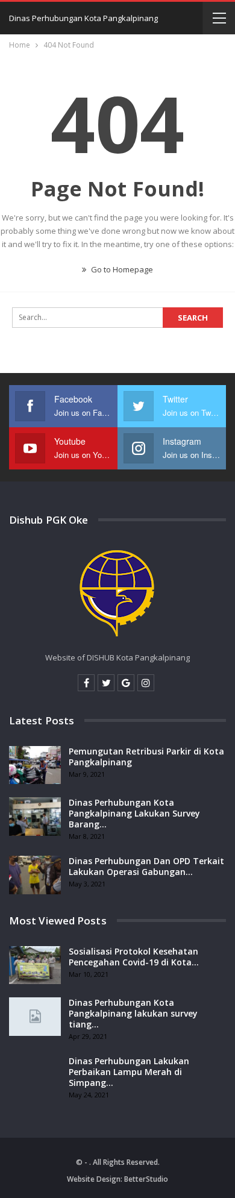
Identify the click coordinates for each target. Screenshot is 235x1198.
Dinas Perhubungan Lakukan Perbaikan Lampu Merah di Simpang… (129, 1071)
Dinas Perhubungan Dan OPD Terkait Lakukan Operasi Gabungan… (146, 866)
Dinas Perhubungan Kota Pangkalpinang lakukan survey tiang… (133, 1013)
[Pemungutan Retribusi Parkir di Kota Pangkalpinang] (35, 765)
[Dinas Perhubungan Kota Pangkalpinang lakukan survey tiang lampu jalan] (35, 1016)
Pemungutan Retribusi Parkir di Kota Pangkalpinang (146, 756)
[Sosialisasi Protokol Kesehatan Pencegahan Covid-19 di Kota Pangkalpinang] (35, 965)
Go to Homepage (121, 269)
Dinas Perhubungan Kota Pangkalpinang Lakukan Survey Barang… (134, 813)
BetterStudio (146, 1179)
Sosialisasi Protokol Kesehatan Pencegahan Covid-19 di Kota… (134, 957)
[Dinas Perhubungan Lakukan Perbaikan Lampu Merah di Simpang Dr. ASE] (35, 1075)
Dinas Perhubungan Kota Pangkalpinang (83, 18)
